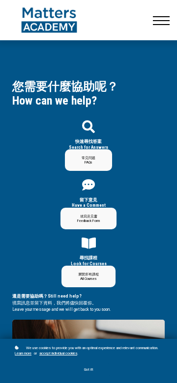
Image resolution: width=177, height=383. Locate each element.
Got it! (88, 370)
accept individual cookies (58, 353)
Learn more (23, 353)
